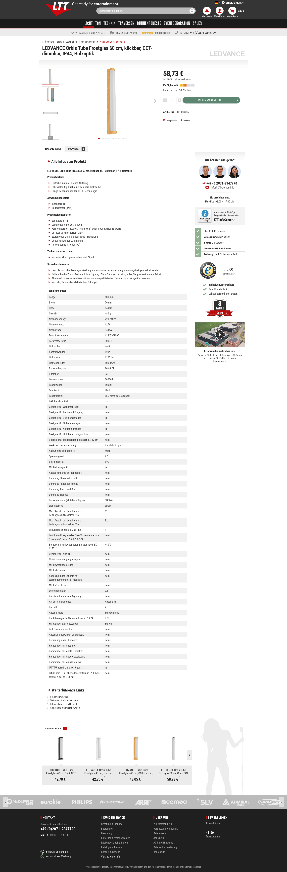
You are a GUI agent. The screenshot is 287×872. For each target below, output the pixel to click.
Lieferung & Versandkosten (115, 838)
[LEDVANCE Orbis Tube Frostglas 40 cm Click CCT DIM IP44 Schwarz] (61, 748)
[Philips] (51, 802)
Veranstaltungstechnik (165, 828)
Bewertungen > (229, 274)
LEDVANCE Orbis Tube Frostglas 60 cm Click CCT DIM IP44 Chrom (173, 772)
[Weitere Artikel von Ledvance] (227, 53)
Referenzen (159, 833)
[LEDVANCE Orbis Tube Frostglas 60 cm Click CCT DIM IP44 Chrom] (173, 748)
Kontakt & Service (110, 852)
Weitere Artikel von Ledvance (64, 700)
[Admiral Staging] (205, 802)
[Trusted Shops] (207, 270)
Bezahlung (106, 833)
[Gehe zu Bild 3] (106, 138)
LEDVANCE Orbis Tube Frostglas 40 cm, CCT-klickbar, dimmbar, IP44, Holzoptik (136, 772)
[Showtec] (235, 802)
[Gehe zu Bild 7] (119, 138)
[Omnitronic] (81, 802)
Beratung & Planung (112, 824)
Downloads (76, 148)
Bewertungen (213, 836)
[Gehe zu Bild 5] (113, 138)
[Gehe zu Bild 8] (123, 138)
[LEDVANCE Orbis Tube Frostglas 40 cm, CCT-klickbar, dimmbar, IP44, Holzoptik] (136, 748)
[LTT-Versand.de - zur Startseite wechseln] (59, 9)
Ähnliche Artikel (55, 728)
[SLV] (174, 802)
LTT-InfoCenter (223, 219)
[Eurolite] (20, 802)
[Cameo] (143, 802)
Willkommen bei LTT (164, 824)
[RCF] (266, 802)
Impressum (159, 852)
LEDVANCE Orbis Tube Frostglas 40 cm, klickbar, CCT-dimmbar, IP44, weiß (98, 772)
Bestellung (107, 828)
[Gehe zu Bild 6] (116, 138)
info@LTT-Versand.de (222, 187)
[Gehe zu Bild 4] (109, 138)
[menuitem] (212, 3)
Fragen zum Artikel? (59, 696)
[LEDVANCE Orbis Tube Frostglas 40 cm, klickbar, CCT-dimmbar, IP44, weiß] (99, 748)
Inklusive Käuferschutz (221, 284)
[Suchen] (192, 10)
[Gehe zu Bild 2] (103, 138)
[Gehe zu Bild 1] (99, 138)
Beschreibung (53, 149)
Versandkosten (184, 79)
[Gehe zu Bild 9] (126, 138)
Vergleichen (171, 120)
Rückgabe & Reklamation (114, 842)
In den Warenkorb (210, 100)
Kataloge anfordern (111, 847)
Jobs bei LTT (160, 838)
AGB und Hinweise (163, 842)
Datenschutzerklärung (165, 847)
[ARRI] (112, 802)
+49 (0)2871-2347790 (203, 32)
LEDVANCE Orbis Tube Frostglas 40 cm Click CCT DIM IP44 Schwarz (61, 772)
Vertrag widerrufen (111, 856)
